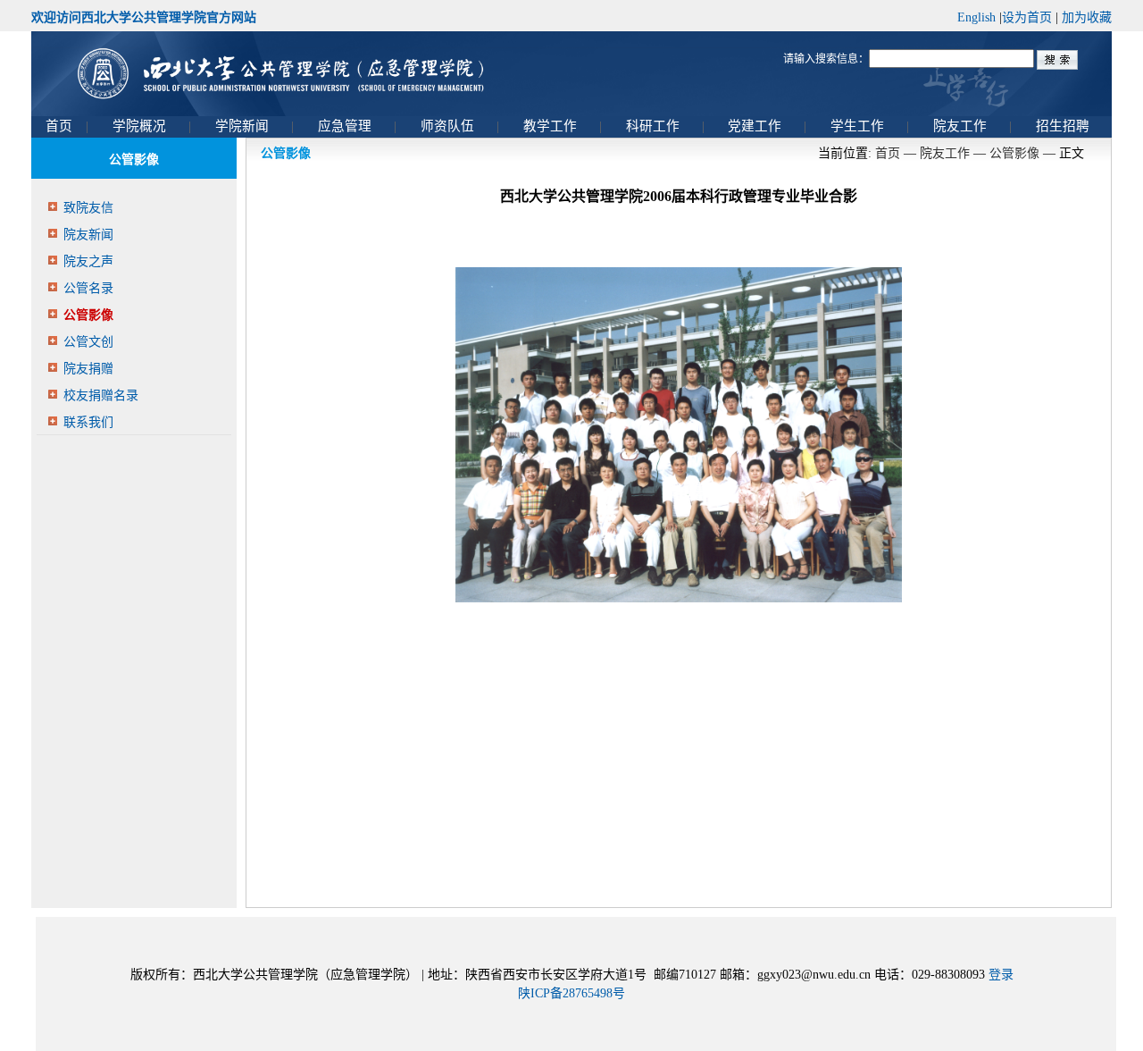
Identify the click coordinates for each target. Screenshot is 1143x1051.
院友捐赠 (88, 368)
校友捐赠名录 (100, 395)
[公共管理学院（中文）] (571, 73)
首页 (887, 153)
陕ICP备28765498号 (571, 993)
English (976, 17)
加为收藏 (1087, 17)
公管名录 (88, 288)
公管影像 (88, 315)
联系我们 (88, 422)
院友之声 (88, 261)
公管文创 (88, 342)
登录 (1001, 974)
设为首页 (1027, 17)
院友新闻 (88, 234)
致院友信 (88, 207)
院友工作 (945, 153)
